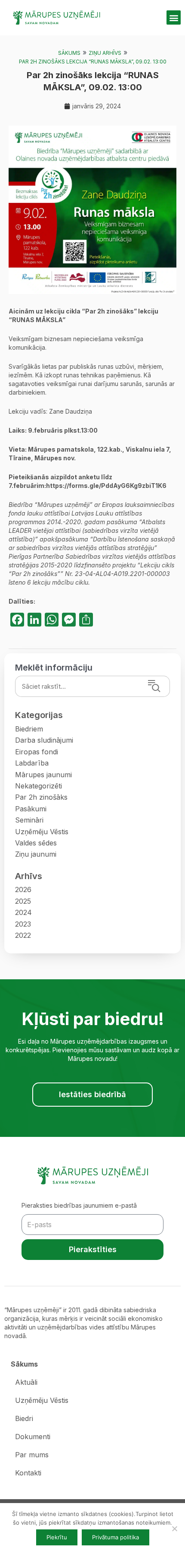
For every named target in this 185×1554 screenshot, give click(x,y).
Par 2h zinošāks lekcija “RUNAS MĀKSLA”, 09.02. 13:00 (92, 61)
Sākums (69, 53)
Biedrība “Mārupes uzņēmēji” (50, 504)
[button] (173, 17)
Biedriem (29, 729)
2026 (23, 889)
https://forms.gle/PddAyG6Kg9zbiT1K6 (106, 485)
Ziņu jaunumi (35, 854)
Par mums (32, 1454)
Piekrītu (56, 1537)
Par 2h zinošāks (41, 797)
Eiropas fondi (36, 751)
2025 (23, 901)
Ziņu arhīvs (105, 53)
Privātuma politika (115, 1537)
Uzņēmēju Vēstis (41, 831)
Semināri (29, 820)
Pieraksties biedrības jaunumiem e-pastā (79, 1205)
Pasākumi (30, 808)
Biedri (24, 1418)
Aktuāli (26, 1382)
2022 (23, 935)
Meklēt (165, 686)
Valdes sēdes (36, 843)
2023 (23, 924)
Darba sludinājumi (44, 740)
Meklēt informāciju (53, 667)
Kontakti (28, 1473)
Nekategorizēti (38, 786)
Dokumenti (32, 1436)
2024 (23, 912)
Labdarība (32, 763)
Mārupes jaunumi (43, 774)
